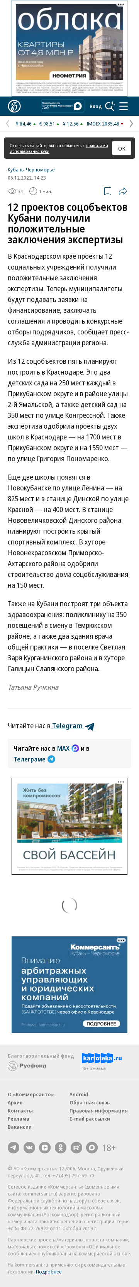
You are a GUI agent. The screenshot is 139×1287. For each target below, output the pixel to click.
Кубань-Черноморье (31, 169)
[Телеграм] (13, 1147)
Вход (96, 106)
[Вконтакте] (29, 1147)
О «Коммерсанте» (31, 1094)
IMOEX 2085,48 (102, 123)
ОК (121, 148)
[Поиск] (110, 106)
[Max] (92, 1147)
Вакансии (20, 1126)
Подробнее (49, 1271)
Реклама (18, 1118)
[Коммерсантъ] (14, 106)
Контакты (20, 1110)
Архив (15, 1102)
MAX (63, 748)
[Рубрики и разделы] (123, 106)
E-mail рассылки (90, 1118)
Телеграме (30, 759)
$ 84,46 (24, 123)
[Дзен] (45, 1147)
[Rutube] (76, 1147)
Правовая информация (99, 1110)
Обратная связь (90, 1102)
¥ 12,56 (71, 123)
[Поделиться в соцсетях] (122, 191)
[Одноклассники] (60, 1147)
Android (79, 1094)
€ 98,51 (47, 123)
